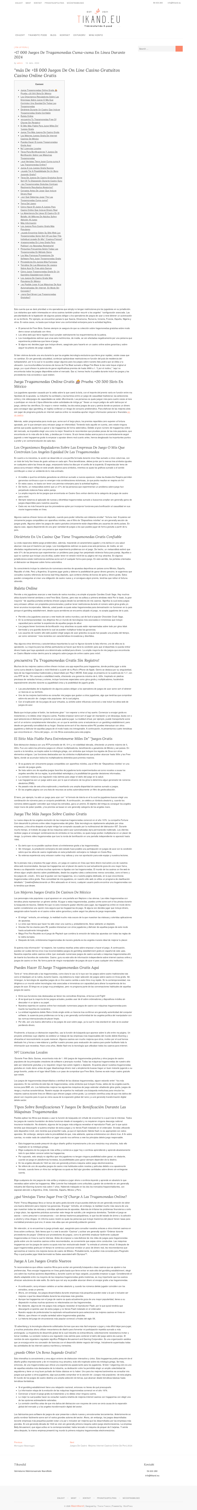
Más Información (28, 223)
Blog (53, 35)
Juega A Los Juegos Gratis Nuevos (37, 167)
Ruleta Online (27, 116)
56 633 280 (158, 2)
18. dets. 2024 (32, 63)
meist (28, 3)
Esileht (19, 3)
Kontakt (38, 3)
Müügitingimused (75, 3)
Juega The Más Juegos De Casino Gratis (40, 132)
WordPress (128, 1506)
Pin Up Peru (21, 47)
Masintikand (77, 1506)
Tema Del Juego (28, 203)
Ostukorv (79, 35)
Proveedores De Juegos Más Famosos (39, 261)
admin (19, 63)
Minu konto (96, 35)
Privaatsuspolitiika (54, 3)
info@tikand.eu (174, 2)
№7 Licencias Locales (31, 148)
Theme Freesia (103, 1506)
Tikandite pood (37, 35)
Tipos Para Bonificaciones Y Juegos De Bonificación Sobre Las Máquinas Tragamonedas (39, 155)
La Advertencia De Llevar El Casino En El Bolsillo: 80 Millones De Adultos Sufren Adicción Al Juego (40, 216)
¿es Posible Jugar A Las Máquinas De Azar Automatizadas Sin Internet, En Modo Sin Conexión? (41, 287)
